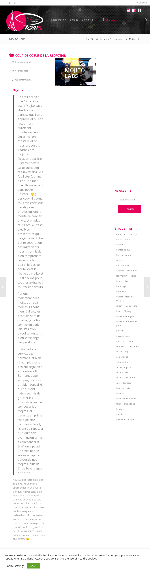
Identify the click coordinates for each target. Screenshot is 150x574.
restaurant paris (124, 351)
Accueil (103, 39)
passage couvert (124, 335)
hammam (121, 291)
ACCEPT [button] (33, 565)
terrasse (127, 382)
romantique (122, 356)
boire (119, 239)
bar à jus (134, 234)
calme (119, 260)
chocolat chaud (123, 265)
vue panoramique (125, 419)
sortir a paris (122, 372)
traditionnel (130, 403)
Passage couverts (118, 39)
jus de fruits (131, 305)
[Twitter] (9, 3)
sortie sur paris (123, 367)
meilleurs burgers (125, 316)
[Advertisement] (128, 108)
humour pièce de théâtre (125, 298)
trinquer (120, 408)
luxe (118, 311)
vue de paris (122, 414)
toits (118, 403)
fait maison (121, 275)
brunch (128, 239)
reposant (120, 346)
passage (120, 330)
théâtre (120, 393)
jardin (119, 305)
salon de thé (122, 362)
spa (118, 382)
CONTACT (142, 2)
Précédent (63, 71)
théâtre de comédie (126, 398)
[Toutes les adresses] (134, 22)
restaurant (134, 346)
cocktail (120, 270)
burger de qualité (125, 249)
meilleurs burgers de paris (126, 323)
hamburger (122, 286)
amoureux (121, 234)
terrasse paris (123, 388)
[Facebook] (4, 3)
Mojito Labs (17, 39)
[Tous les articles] (128, 22)
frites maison (122, 281)
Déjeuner (132, 270)
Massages (128, 311)
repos (132, 341)
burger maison (123, 255)
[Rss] (15, 3)
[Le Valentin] (147, 287)
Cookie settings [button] (14, 565)
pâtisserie (121, 341)
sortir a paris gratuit (126, 377)
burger (119, 244)
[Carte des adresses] (139, 22)
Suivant (87, 71)
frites (133, 275)
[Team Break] (3, 287)
